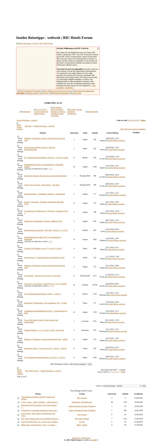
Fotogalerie (37, 91)
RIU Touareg (82, 398)
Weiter (143, 120)
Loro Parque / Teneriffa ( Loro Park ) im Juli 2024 (42, 276)
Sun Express (81, 415)
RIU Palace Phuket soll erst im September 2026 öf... (40, 419)
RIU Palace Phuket (82, 419)
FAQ (47, 93)
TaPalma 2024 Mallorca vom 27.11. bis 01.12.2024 (42, 248)
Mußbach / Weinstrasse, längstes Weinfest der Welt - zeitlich (46, 339)
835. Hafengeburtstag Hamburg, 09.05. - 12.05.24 (42, 294)
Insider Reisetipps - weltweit (27, 120)
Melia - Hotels (82, 425)
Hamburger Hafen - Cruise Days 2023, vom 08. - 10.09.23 (45, 348)
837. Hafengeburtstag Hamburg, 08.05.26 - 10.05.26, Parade (46, 158)
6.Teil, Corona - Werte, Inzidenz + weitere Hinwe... (40, 402)
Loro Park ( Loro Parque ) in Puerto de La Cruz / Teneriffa (45, 284)
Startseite (28, 126)
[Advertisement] (20, 17)
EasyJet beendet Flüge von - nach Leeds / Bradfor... (40, 422)
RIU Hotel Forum (31, 371)
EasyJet (82, 422)
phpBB (94, 440)
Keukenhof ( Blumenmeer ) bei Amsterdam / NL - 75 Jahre (45, 303)
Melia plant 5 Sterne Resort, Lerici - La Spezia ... (39, 425)
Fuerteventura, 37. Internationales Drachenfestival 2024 (44, 258)
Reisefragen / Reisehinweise (82, 402)
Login (79, 93)
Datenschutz (85, 438)
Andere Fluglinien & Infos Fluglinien (81, 406)
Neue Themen (67, 91)
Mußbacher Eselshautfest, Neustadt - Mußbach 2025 (43, 221)
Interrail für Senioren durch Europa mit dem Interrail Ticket (45, 176)
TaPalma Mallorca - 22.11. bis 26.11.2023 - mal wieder (44, 330)
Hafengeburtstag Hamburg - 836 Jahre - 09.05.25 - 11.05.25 (46, 230)
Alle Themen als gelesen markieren (133, 129)
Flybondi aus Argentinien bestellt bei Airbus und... (39, 410)
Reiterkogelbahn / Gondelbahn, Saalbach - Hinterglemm (44, 194)
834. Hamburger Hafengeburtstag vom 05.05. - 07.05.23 (44, 357)
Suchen (36, 93)
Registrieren (65, 93)
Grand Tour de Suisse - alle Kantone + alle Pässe (42, 185)
